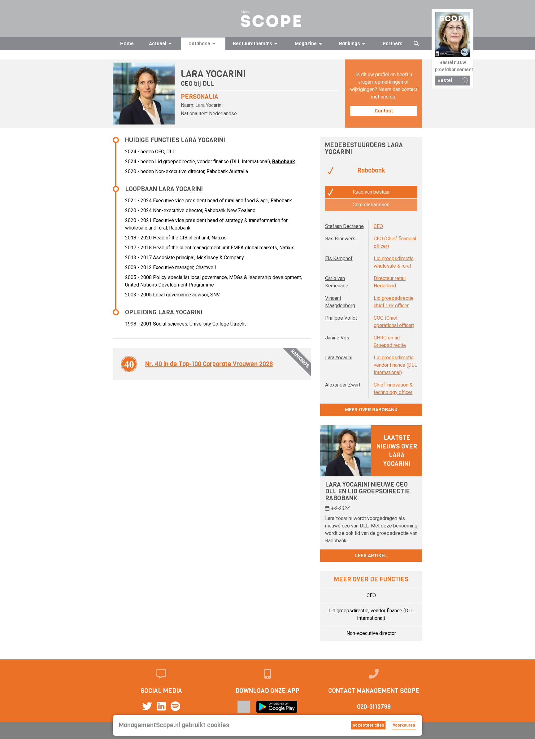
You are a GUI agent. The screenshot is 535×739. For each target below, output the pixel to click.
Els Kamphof (339, 258)
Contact (384, 110)
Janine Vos (337, 338)
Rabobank (283, 161)
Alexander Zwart (342, 385)
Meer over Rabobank (371, 409)
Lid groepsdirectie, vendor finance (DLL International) (395, 365)
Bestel (444, 80)
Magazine (306, 43)
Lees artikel (371, 555)
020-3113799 (374, 707)
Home (127, 43)
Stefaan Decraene (344, 226)
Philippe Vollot (341, 318)
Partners (392, 43)
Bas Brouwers (340, 239)
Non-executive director (371, 633)
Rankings (349, 43)
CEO (378, 226)
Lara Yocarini (338, 358)
